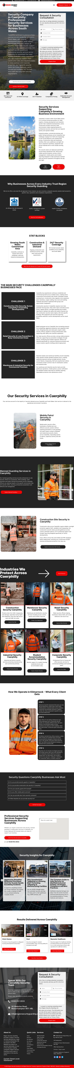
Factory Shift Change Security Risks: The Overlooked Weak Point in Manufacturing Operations (36, 883)
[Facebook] (55, 1057)
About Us (29, 1043)
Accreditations (30, 1044)
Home (28, 1035)
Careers (29, 1046)
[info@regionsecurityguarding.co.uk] (9, 1014)
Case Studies (30, 1048)
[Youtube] (60, 1057)
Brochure (29, 1037)
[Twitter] (57, 1057)
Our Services (30, 1039)
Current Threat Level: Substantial (12, 1059)
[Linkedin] (62, 1057)
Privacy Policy (30, 1051)
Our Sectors (29, 1041)
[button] (54, 5)
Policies (28, 1053)
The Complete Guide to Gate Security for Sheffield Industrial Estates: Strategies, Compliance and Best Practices (13, 884)
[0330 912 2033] (9, 1001)
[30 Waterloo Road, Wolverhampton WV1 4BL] (9, 1008)
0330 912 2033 (14, 842)
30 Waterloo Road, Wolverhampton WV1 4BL (22, 1007)
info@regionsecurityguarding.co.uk (26, 1014)
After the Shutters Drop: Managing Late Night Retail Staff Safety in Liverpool (60, 882)
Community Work (31, 1050)
